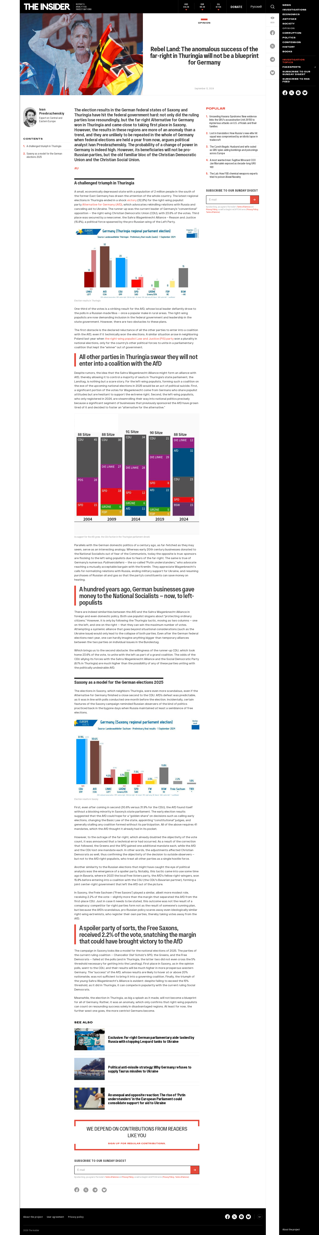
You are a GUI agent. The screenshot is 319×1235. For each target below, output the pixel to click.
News (286, 5)
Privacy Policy (128, 1177)
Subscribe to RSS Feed (296, 80)
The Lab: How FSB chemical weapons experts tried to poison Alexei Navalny (234, 175)
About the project (33, 1216)
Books (287, 52)
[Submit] (194, 1170)
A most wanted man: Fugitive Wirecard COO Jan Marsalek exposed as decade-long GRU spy (233, 163)
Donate (236, 7)
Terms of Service (111, 1177)
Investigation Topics (293, 61)
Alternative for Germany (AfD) (102, 204)
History (288, 47)
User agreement (55, 1216)
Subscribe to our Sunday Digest (296, 73)
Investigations (294, 10)
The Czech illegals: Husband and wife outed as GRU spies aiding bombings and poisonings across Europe (234, 150)
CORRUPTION (291, 33)
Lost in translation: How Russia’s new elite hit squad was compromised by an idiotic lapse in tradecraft (234, 136)
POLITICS (289, 38)
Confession (291, 42)
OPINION (204, 23)
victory (132, 200)
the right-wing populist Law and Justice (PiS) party (139, 338)
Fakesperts (291, 67)
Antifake (289, 19)
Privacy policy (76, 1216)
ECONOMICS (291, 15)
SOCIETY (288, 24)
